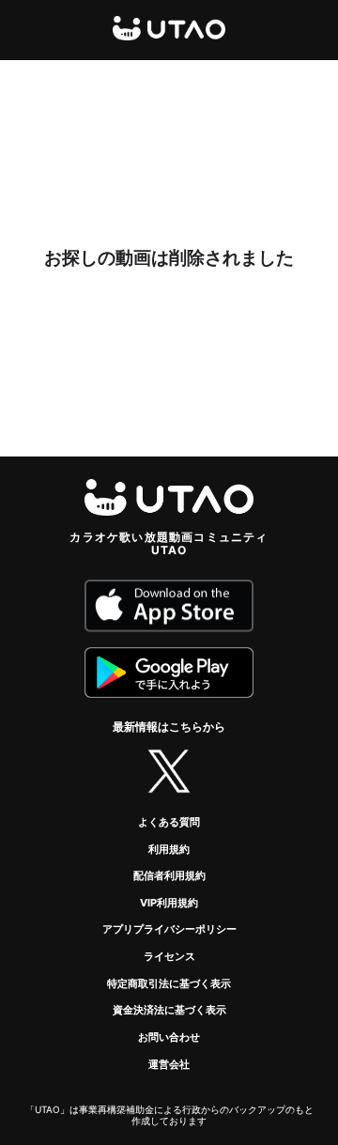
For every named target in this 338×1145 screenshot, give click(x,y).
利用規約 (169, 849)
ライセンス (169, 956)
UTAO (169, 28)
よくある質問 (169, 821)
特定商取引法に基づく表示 (169, 983)
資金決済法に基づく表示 (169, 1009)
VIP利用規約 (169, 902)
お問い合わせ (169, 1037)
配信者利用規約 (169, 875)
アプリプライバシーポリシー (169, 929)
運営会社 (169, 1064)
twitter (169, 771)
